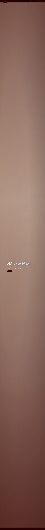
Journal (31, 1)
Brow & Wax (25, 1)
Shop (33, 1)
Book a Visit (39, 1)
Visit (36, 1)
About (28, 1)
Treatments (22, 1)
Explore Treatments (16, 271)
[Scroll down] (22, 528)
